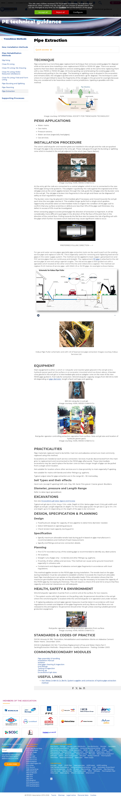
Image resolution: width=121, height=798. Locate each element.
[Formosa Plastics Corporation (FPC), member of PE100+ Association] (49, 710)
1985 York (29, 776)
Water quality (64, 773)
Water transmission (66, 757)
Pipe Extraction (8, 91)
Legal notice (71, 795)
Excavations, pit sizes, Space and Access (58, 501)
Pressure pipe (69, 754)
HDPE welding (102, 765)
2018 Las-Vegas (31, 752)
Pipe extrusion (78, 752)
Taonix (53, 795)
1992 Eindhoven (31, 773)
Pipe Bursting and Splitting (13, 83)
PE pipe (96, 259)
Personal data (83, 795)
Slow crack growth (71, 756)
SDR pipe (53, 756)
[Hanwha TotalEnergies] (67, 710)
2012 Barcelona (31, 758)
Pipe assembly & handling (49, 659)
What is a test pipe (77, 773)
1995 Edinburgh (31, 771)
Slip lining (6, 60)
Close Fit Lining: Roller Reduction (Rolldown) (11, 73)
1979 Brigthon (31, 780)
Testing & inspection (46, 668)
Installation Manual (46, 660)
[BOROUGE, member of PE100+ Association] (30, 710)
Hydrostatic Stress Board (58, 750)
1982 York (29, 778)
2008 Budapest (31, 761)
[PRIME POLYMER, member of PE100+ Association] (86, 721)
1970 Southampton (32, 786)
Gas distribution (92, 746)
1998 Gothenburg (32, 769)
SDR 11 (61, 756)
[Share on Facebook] (73, 688)
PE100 (85, 750)
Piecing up (42, 670)
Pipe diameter (66, 752)
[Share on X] (77, 688)
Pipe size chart (55, 771)
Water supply (88, 757)
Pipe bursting (55, 752)
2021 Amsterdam (32, 750)
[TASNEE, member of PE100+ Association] (49, 732)
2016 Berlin (30, 754)
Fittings (62, 746)
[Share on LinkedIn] (80, 688)
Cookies (62, 7)
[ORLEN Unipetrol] (48, 721)
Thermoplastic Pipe (108, 771)
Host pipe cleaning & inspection (51, 664)
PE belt (97, 750)
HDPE (60, 765)
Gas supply (112, 746)
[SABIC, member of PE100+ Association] (105, 721)
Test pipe (82, 756)
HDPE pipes (90, 765)
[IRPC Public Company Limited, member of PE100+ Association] (105, 710)
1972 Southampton (32, 784)
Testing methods (93, 756)
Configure (78, 12)
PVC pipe (92, 754)
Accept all (43, 12)
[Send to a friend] (84, 688)
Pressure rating (81, 754)
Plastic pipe (100, 752)
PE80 (91, 750)
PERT (110, 750)
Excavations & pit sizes (47, 672)
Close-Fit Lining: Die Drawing (14, 68)
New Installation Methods (15, 47)
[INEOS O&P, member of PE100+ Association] (86, 710)
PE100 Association (75, 750)
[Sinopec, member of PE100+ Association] (30, 732)
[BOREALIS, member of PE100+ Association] (11, 710)
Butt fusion (54, 746)
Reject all (60, 12)
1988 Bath (29, 775)
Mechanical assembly (57, 769)
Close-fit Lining (8, 64)
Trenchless (54, 757)
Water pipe (78, 757)
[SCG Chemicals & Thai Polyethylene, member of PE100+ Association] (11, 732)
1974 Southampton (32, 782)
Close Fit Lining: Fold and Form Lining (15, 79)
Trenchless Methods (15, 39)
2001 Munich (30, 767)
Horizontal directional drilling (90, 748)
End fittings (43, 666)
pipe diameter (55, 379)
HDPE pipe (74, 748)
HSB (103, 748)
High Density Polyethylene (59, 767)
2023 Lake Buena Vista (34, 748)
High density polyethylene (59, 748)
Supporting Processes (13, 98)
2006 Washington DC (33, 763)
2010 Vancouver (31, 760)
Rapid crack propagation (105, 754)
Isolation (41, 662)
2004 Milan (30, 765)
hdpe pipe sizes (79, 765)
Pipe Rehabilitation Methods (11, 54)
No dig (69, 769)
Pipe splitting (90, 752)
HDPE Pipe (68, 765)
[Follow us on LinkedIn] (51, 779)
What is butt (90, 773)
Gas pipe (103, 746)
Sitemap (61, 795)
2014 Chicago (30, 756)
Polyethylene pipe (56, 754)
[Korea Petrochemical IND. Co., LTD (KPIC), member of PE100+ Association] (11, 721)
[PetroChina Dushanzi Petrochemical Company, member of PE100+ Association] (67, 721)
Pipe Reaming (8, 87)
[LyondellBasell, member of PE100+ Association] (30, 721)
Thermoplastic (106, 756)
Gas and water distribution (76, 746)
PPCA (108, 752)
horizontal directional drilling (81, 767)
